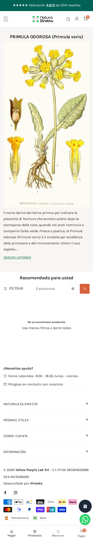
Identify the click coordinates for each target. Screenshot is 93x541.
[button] (85, 18)
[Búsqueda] (68, 19)
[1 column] (73, 289)
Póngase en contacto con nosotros (35, 384)
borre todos (62, 328)
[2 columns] (85, 289)
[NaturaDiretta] (43, 19)
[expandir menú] (6, 19)
